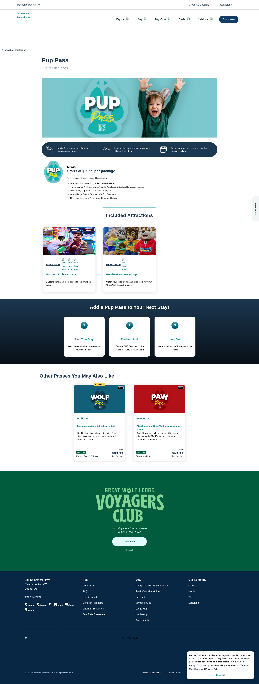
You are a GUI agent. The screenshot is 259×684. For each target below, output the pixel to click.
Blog (190, 597)
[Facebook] (30, 604)
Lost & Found (90, 597)
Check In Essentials (93, 608)
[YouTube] (69, 604)
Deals (182, 19)
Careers (192, 585)
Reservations (225, 5)
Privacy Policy (212, 669)
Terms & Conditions (151, 672)
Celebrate (203, 19)
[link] (99, 423)
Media (191, 591)
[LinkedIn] (29, 610)
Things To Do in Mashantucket (151, 585)
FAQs (86, 591)
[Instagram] (42, 604)
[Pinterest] (58, 604)
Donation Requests (93, 603)
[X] (50, 604)
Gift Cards (140, 597)
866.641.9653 (33, 596)
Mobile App (141, 614)
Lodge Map (141, 608)
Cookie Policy (174, 672)
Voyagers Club (143, 603)
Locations (193, 603)
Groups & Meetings (199, 5)
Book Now (229, 19)
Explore (120, 19)
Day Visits (160, 19)
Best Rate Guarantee (94, 614)
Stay (139, 19)
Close (219, 675)
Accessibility (142, 620)
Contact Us (88, 585)
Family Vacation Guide (147, 591)
